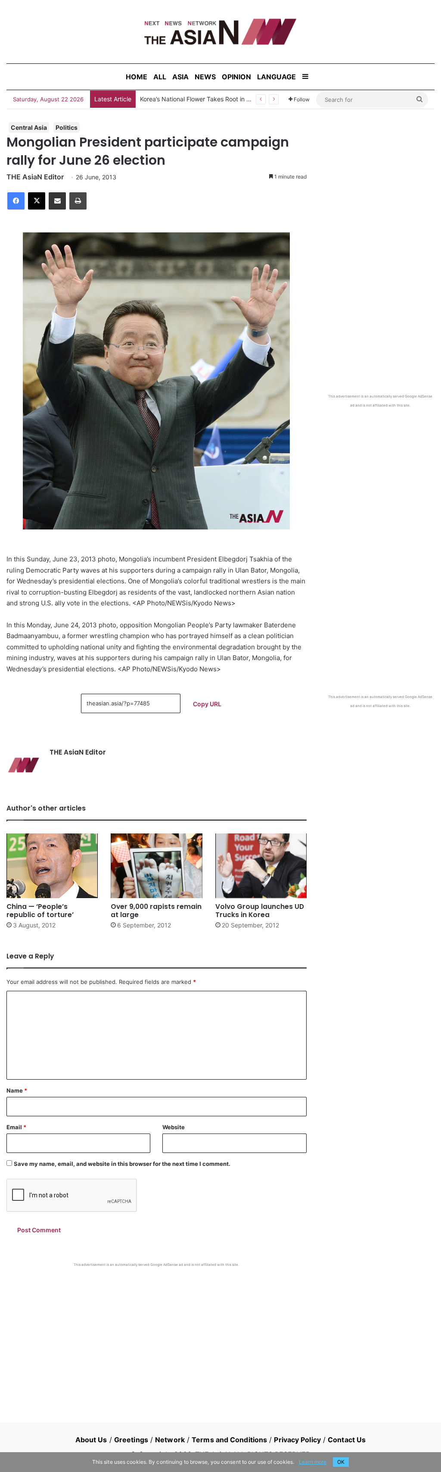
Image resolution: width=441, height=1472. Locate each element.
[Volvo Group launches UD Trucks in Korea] (261, 865)
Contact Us (347, 1439)
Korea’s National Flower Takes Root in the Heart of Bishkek (222, 99)
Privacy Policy (297, 1439)
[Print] (78, 201)
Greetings (131, 1439)
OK (341, 1462)
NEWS (205, 76)
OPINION (236, 76)
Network (170, 1439)
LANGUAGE (276, 76)
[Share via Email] (57, 201)
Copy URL (207, 704)
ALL (159, 76)
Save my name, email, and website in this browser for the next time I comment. (122, 1163)
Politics (67, 127)
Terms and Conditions (229, 1439)
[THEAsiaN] (220, 31)
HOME (136, 76)
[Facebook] (16, 201)
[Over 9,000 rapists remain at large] (156, 865)
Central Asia (29, 127)
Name (16, 1090)
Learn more (312, 1462)
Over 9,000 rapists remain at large (156, 910)
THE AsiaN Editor (35, 176)
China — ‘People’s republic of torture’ (40, 910)
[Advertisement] (156, 1332)
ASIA (180, 76)
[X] (36, 201)
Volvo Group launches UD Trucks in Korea (259, 910)
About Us (91, 1439)
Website (173, 1127)
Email (16, 1127)
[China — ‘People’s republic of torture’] (52, 865)
